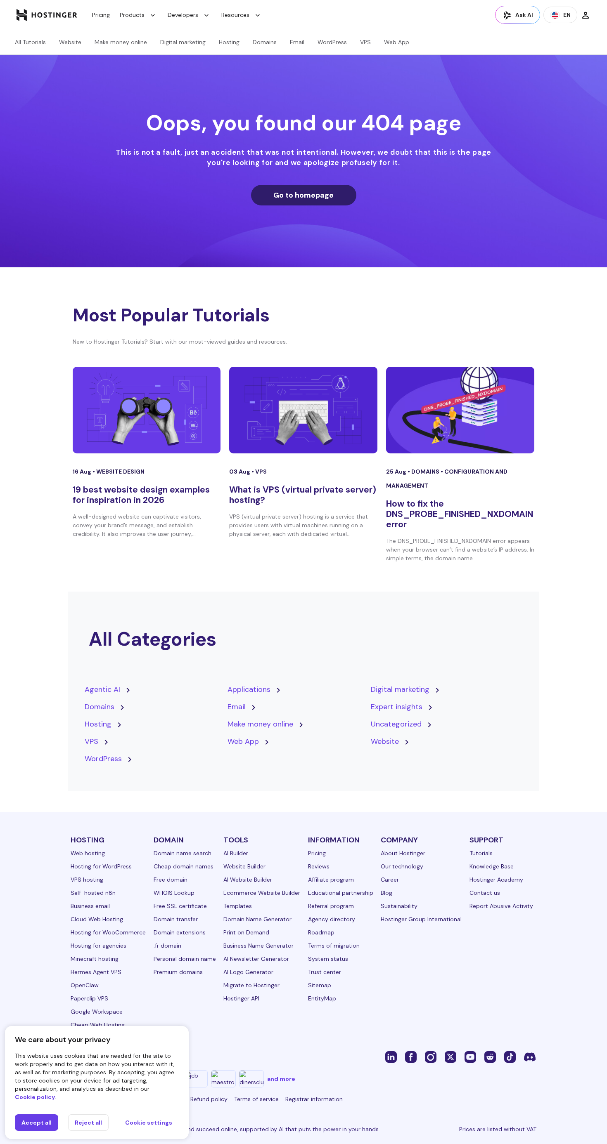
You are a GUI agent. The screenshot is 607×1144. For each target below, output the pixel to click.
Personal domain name (185, 958)
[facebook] (410, 1057)
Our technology (402, 866)
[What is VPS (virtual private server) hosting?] (303, 410)
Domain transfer (176, 919)
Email (297, 42)
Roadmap (321, 932)
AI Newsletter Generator (256, 958)
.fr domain (167, 945)
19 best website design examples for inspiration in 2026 (141, 495)
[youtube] (470, 1057)
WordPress (332, 42)
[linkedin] (391, 1057)
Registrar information (314, 1099)
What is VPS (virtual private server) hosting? (302, 495)
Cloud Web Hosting (97, 919)
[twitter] (450, 1057)
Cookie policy (35, 1097)
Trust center (324, 972)
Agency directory (331, 919)
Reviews (319, 866)
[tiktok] (510, 1057)
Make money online (121, 42)
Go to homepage (303, 195)
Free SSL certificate (180, 906)
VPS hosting (87, 879)
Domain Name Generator (257, 919)
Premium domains (178, 972)
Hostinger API (241, 998)
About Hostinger (403, 853)
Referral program (331, 906)
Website (70, 42)
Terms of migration (334, 945)
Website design (120, 471)
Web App (396, 42)
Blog (386, 892)
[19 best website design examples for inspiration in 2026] (147, 410)
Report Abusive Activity (501, 906)
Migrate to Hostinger (251, 985)
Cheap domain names (183, 866)
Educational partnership (340, 892)
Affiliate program (331, 879)
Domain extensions (180, 932)
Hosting (229, 42)
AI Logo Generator (248, 972)
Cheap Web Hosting (98, 1024)
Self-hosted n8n (93, 892)
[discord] (529, 1057)
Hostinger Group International (421, 919)
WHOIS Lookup (174, 892)
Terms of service (256, 1099)
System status (328, 958)
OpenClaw (85, 985)
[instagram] (430, 1057)
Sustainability (399, 906)
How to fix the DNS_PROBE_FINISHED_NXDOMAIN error (459, 514)
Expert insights (396, 707)
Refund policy (209, 1099)
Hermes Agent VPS (96, 972)
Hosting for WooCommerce (108, 932)
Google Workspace (97, 1011)
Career (390, 879)
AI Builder (235, 853)
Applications (249, 689)
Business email (90, 906)
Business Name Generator (258, 945)
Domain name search (182, 853)
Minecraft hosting (95, 958)
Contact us (484, 892)
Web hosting (88, 853)
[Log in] (585, 14)
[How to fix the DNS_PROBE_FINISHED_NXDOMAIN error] (460, 410)
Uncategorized (396, 724)
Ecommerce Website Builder (261, 892)
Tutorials (481, 853)
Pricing (101, 15)
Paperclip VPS (89, 998)
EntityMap (322, 998)
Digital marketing (183, 42)
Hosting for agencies (98, 945)
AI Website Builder (247, 879)
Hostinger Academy (496, 879)
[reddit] (490, 1057)
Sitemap (319, 985)
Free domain (170, 879)
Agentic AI (102, 689)
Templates (237, 906)
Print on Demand (246, 932)
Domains (265, 42)
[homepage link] (47, 15)
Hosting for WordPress (101, 866)
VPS (365, 42)
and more (281, 1079)
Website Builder (244, 866)
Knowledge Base (491, 866)
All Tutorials (30, 42)
